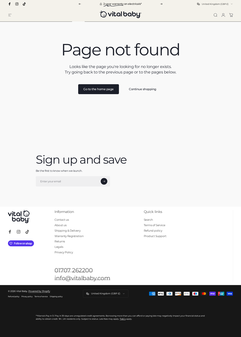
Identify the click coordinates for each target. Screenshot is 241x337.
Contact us (61, 219)
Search (148, 219)
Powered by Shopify (39, 291)
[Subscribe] (104, 181)
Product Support (155, 236)
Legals (58, 246)
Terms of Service (154, 225)
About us (60, 225)
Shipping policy (56, 296)
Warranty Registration (68, 236)
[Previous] (79, 4)
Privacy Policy (63, 252)
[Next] (161, 4)
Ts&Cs (123, 319)
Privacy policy (26, 296)
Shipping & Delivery (67, 230)
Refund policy (153, 230)
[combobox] (215, 4)
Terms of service (41, 296)
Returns (59, 241)
